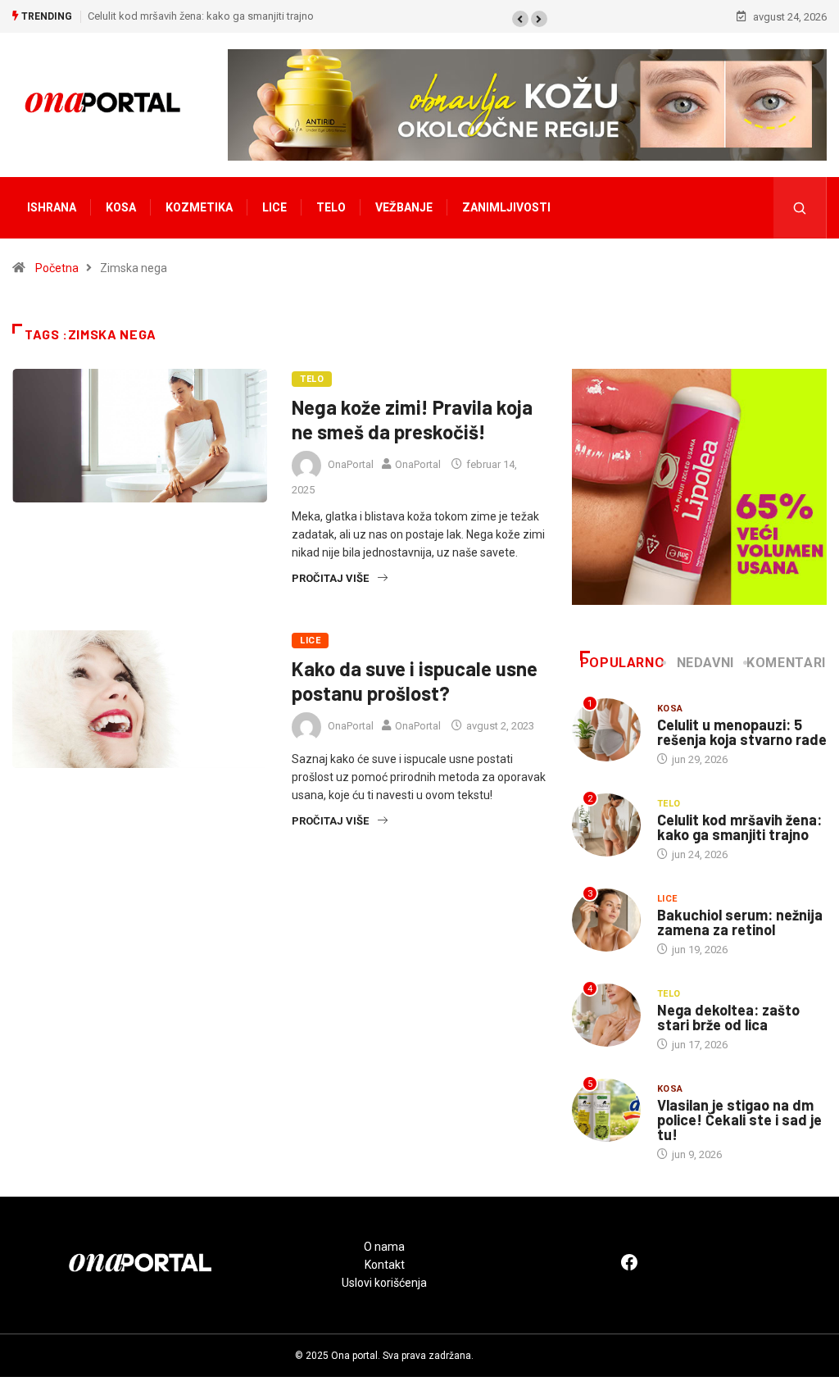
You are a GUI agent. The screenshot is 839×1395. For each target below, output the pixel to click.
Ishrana (51, 207)
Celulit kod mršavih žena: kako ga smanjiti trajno (201, 16)
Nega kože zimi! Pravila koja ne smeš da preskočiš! (412, 419)
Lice (274, 207)
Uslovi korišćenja (384, 1282)
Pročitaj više (330, 578)
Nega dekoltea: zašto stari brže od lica (728, 1017)
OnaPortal (351, 464)
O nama (384, 1246)
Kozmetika (199, 207)
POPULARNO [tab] (622, 662)
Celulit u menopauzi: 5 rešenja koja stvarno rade (742, 732)
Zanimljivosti (506, 207)
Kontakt (385, 1264)
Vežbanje (404, 207)
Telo (331, 207)
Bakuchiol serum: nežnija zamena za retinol (740, 922)
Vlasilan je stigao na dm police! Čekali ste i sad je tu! (739, 1119)
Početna (57, 268)
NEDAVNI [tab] (705, 662)
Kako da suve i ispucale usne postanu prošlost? (414, 681)
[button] (520, 19)
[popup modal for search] (800, 208)
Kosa (121, 207)
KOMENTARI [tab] (786, 662)
